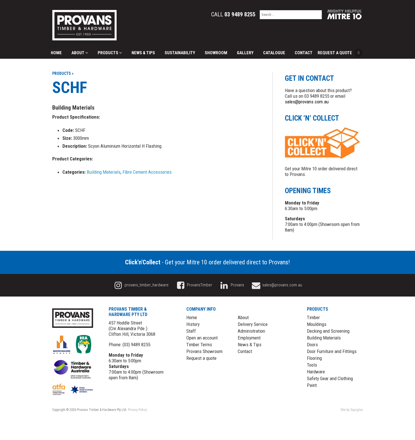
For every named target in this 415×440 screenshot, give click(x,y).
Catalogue (274, 52)
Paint (312, 385)
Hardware (316, 371)
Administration (251, 331)
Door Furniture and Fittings (332, 351)
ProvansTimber (199, 284)
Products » (62, 73)
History (193, 324)
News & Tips (143, 52)
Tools (312, 365)
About (78, 52)
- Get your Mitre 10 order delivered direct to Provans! (207, 262)
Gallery (245, 52)
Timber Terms (199, 344)
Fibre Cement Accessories (147, 172)
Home (56, 52)
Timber (313, 317)
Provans (237, 284)
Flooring (314, 358)
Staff (191, 331)
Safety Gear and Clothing (330, 378)
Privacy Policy (137, 410)
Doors (312, 344)
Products (108, 52)
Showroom (216, 52)
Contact (304, 52)
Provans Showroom (204, 351)
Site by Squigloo (351, 410)
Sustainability (180, 52)
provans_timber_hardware (146, 284)
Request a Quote (339, 52)
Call (233, 14)
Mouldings (316, 324)
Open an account (202, 338)
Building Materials (104, 172)
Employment (249, 338)
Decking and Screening (328, 331)
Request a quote (201, 358)
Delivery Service (253, 324)
